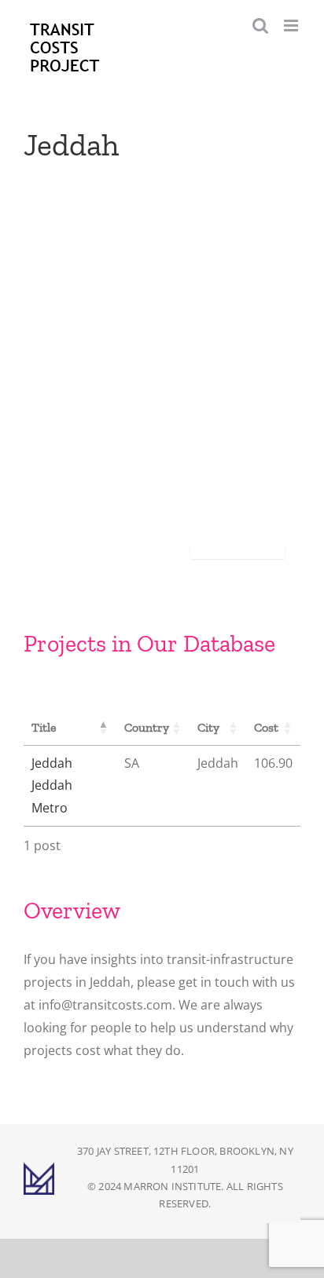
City (208, 727)
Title (44, 727)
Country (146, 727)
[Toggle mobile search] (260, 25)
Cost (266, 727)
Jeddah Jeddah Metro (51, 785)
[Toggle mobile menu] (292, 25)
